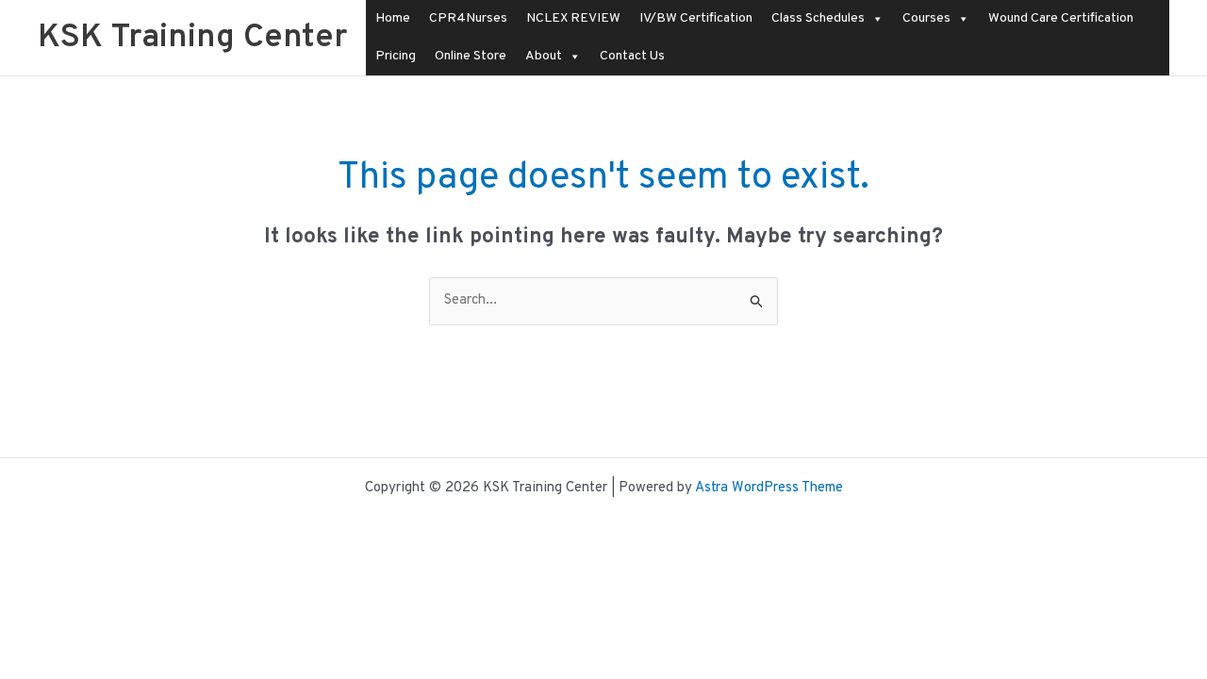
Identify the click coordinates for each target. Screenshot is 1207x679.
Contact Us (632, 56)
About (543, 56)
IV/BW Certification (695, 18)
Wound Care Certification (1060, 18)
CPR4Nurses (468, 18)
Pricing (395, 56)
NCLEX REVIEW (573, 18)
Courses (926, 18)
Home (392, 18)
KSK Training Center (192, 37)
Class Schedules (818, 18)
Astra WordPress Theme (769, 488)
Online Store (470, 56)
